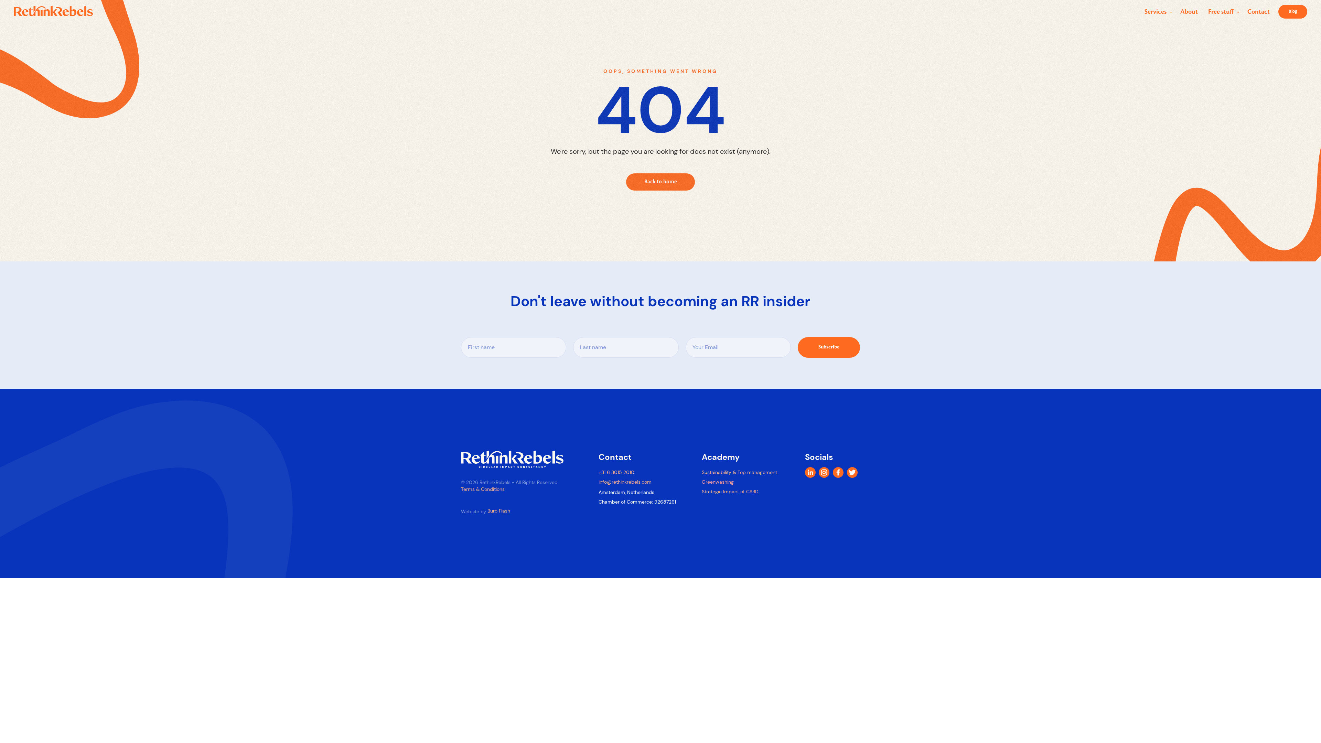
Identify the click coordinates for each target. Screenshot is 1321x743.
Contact (1258, 11)
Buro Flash (498, 511)
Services (1156, 11)
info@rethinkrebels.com (625, 482)
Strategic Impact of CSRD (730, 491)
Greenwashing (718, 482)
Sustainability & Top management (739, 472)
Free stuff (1221, 11)
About (1189, 11)
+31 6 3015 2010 (616, 472)
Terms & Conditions (483, 489)
